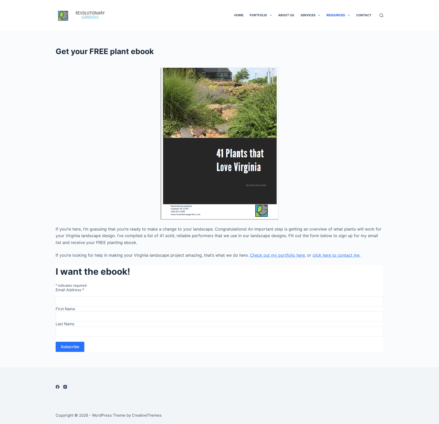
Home (238, 15)
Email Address (70, 289)
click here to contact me (335, 255)
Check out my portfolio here (277, 255)
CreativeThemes (147, 415)
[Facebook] (57, 387)
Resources (335, 15)
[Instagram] (65, 387)
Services (308, 15)
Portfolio (258, 15)
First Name (65, 308)
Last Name (65, 323)
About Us (286, 15)
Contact (363, 15)
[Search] (381, 15)
